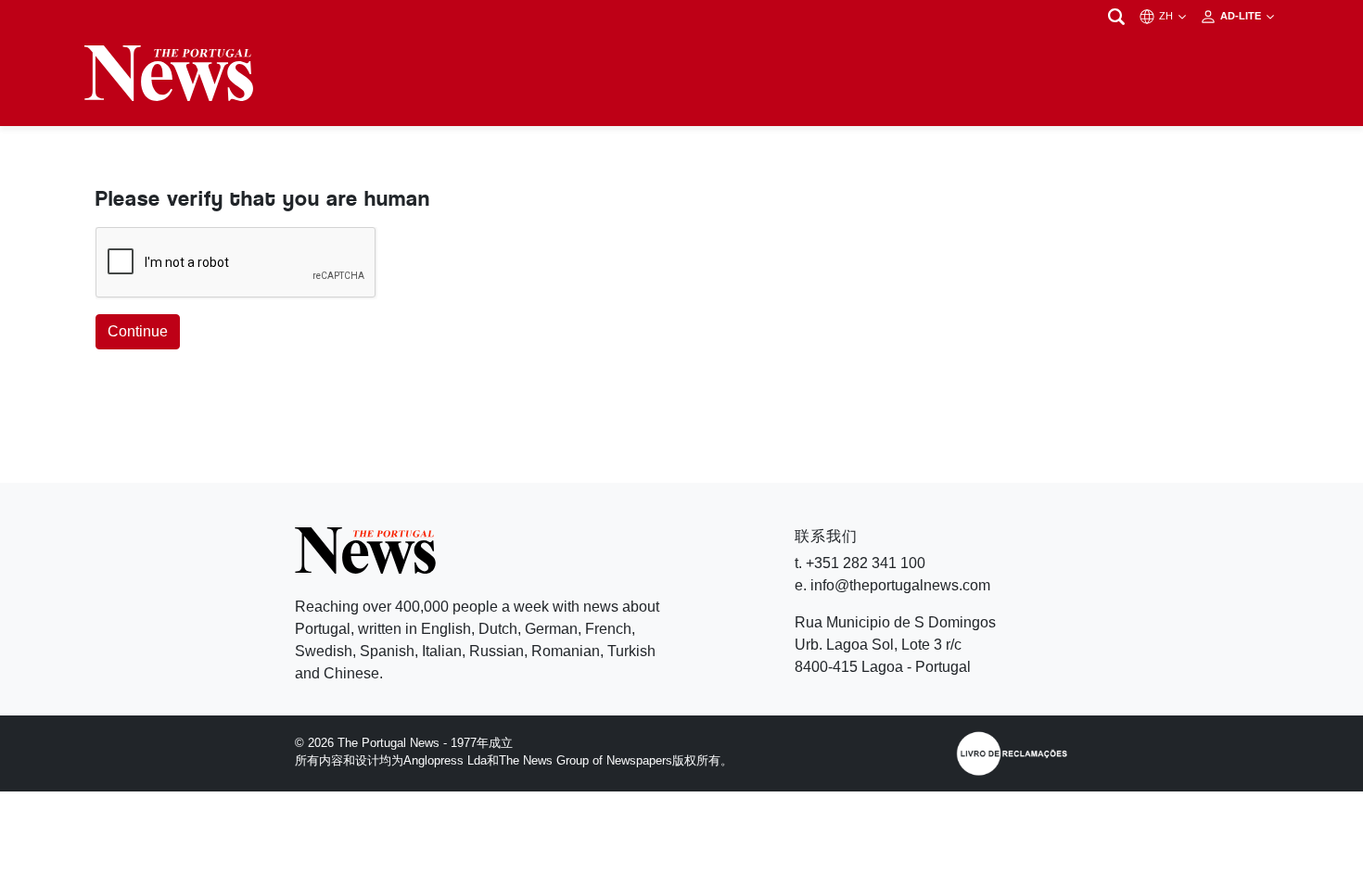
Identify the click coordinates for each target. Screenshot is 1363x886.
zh (1167, 15)
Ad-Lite (1242, 15)
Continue (138, 331)
